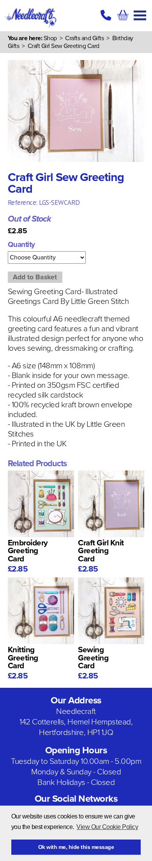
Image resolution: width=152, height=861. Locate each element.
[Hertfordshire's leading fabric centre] (31, 27)
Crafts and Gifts (84, 38)
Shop (50, 38)
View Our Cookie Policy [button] (107, 827)
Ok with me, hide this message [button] (76, 847)
